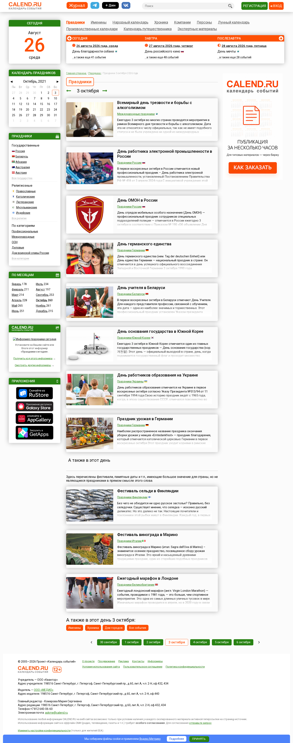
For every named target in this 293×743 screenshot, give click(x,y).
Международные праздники (136, 114)
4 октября (200, 642)
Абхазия (21, 161)
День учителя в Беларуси (141, 287)
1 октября (132, 642)
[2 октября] (68, 91)
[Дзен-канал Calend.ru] (110, 5)
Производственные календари (92, 29)
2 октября (153, 642)
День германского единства (144, 244)
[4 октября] (104, 91)
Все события (137, 627)
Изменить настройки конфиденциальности (44, 730)
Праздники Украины (130, 381)
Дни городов (114, 627)
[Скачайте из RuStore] (34, 393)
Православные (26, 191)
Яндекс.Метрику (150, 738)
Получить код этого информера (32, 358)
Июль (39, 284)
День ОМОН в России (137, 200)
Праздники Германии (131, 250)
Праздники (75, 22)
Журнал (77, 5)
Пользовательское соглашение (142, 666)
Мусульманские (26, 207)
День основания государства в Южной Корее (160, 331)
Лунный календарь (234, 22)
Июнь (15, 311)
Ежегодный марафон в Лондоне (147, 578)
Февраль (18, 289)
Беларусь (22, 156)
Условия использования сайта (101, 666)
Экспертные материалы (197, 29)
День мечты (226, 51)
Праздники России (129, 162)
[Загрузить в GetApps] (34, 433)
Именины (99, 22)
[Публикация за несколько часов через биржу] (253, 178)
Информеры (155, 661)
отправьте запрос (200, 722)
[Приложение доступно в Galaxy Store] (34, 406)
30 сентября (108, 642)
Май (14, 305)
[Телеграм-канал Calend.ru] (94, 5)
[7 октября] (259, 642)
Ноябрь (41, 305)
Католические (25, 196)
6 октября (243, 642)
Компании (182, 22)
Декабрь (42, 311)
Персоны (204, 22)
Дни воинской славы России (30, 253)
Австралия (23, 167)
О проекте (88, 661)
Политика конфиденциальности (185, 666)
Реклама (123, 661)
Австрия (21, 172)
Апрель (17, 300)
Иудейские (23, 212)
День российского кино (162, 51)
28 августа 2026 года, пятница (244, 46)
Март (15, 294)
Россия (20, 151)
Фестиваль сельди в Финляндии (147, 490)
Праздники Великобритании (135, 584)
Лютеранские (25, 202)
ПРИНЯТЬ (198, 738)
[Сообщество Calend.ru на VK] (126, 5)
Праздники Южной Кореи (133, 337)
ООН (15, 242)
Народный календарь (130, 22)
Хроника (161, 22)
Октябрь (41, 300)
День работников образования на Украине (157, 375)
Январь (16, 284)
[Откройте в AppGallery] (34, 419)
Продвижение (106, 661)
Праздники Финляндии (132, 497)
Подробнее (176, 738)
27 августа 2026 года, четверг (171, 46)
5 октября (222, 642)
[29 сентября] (91, 642)
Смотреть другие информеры (33, 365)
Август (40, 289)
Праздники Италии (129, 541)
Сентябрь (42, 294)
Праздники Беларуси (131, 294)
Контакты (138, 661)
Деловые (18, 247)
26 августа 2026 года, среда (97, 46)
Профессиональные (25, 231)
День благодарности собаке (93, 51)
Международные (23, 236)
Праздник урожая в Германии (145, 418)
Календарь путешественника (148, 29)
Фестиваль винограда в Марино (147, 534)
